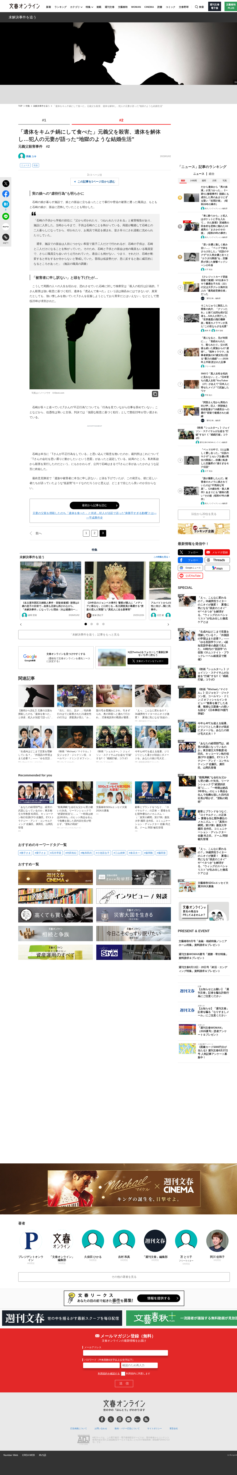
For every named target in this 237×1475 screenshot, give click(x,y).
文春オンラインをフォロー (149, 661)
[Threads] (120, 1419)
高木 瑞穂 (219, 331)
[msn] (137, 1419)
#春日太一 (134, 852)
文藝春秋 (123, 7)
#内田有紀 (71, 852)
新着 (48, 7)
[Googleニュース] (128, 1419)
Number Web (10, 1455)
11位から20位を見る (204, 513)
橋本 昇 (208, 331)
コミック (170, 7)
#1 (44, 120)
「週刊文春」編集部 (213, 298)
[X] (111, 1419)
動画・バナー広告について (127, 1428)
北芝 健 (160, 615)
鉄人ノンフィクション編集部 (216, 208)
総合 (211, 173)
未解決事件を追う (22, 17)
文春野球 (184, 7)
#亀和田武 (86, 852)
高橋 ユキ (31, 156)
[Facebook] (102, 1419)
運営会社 (174, 1428)
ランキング (60, 7)
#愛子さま (40, 852)
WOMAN (136, 7)
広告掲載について (78, 1428)
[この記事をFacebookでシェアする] (5, 194)
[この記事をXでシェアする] (5, 184)
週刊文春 (110, 7)
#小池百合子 (102, 852)
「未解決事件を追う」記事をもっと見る (95, 634)
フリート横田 (210, 366)
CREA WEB (28, 1455)
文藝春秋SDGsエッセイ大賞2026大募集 (111, 810)
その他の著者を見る (124, 1276)
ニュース (25, 165)
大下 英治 (208, 269)
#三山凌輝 (119, 852)
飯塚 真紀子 (97, 615)
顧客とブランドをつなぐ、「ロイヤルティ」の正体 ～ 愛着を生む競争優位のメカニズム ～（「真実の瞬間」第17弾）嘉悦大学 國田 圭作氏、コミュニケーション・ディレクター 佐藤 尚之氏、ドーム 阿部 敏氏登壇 (152, 819)
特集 (88, 7)
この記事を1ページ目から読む (96, 181)
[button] (86, 624)
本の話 (42, 1455)
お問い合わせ (101, 1428)
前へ (39, 533)
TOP (20, 106)
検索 (201, 7)
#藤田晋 (161, 852)
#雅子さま (25, 852)
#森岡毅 (148, 852)
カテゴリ (75, 7)
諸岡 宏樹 (32, 615)
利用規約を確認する (109, 1373)
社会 (36, 165)
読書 (159, 7)
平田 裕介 (208, 395)
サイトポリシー (154, 1428)
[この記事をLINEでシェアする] (5, 217)
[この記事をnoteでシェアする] (5, 227)
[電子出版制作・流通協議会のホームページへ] (83, 1440)
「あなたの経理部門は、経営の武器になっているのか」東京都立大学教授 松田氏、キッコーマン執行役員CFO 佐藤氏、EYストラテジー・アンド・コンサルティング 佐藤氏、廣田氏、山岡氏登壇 (36, 819)
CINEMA (149, 7)
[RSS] (146, 1419)
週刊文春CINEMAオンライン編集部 (213, 442)
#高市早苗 (55, 852)
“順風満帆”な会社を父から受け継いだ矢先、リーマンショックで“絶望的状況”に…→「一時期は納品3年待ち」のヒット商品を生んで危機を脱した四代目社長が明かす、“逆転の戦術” (75, 817)
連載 (98, 7)
